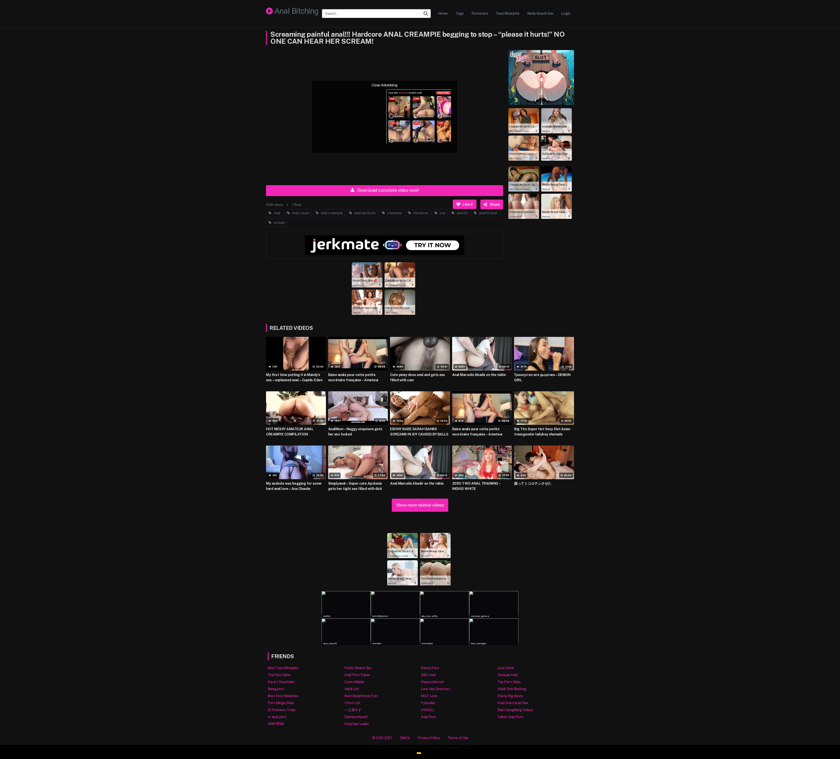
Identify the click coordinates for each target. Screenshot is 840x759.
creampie (394, 213)
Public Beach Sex (357, 668)
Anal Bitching (295, 11)
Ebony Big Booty (510, 696)
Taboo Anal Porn (510, 717)
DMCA (405, 738)
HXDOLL (427, 710)
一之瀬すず (352, 710)
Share (494, 204)
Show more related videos (420, 505)
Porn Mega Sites (281, 703)
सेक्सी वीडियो (276, 724)
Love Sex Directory (435, 689)
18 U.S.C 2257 (382, 738)
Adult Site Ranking (511, 689)
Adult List (351, 689)
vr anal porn (277, 717)
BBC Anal (428, 675)
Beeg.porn (276, 689)
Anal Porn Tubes (357, 675)
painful (461, 213)
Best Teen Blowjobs (283, 668)
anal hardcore (365, 213)
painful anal (487, 213)
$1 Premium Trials (282, 710)
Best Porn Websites (283, 696)
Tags (460, 13)
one (442, 213)
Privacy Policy (429, 738)
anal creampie (331, 213)
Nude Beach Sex (540, 13)
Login (565, 13)
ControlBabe (354, 682)
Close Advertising (384, 84)
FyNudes (428, 703)
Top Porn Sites (508, 682)
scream (279, 223)
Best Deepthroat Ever (361, 696)
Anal (276, 213)
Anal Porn (428, 717)
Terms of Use (458, 738)
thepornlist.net (432, 682)
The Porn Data (279, 675)
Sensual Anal (507, 675)
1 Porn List (352, 703)
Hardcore (420, 213)
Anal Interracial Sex (512, 703)
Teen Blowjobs (508, 13)
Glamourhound (355, 717)
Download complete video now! (387, 190)
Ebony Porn (430, 668)
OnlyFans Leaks (356, 724)
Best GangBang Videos (515, 710)
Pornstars (480, 13)
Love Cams (505, 668)
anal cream (300, 213)
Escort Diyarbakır (281, 682)
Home (443, 13)
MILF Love (429, 696)
